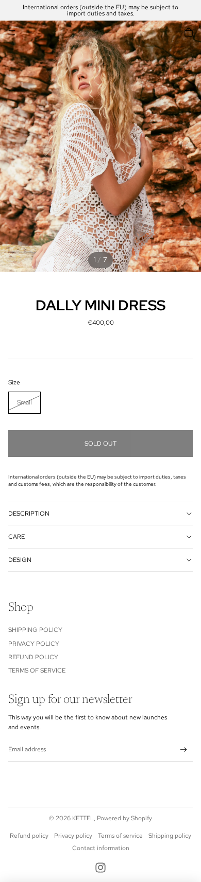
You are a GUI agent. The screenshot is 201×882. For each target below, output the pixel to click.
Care (16, 537)
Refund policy (29, 836)
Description (28, 513)
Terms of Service (36, 670)
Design (19, 560)
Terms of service (120, 836)
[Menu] (12, 32)
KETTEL (83, 818)
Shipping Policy (35, 630)
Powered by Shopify (124, 818)
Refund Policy (33, 657)
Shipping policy (169, 836)
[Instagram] (100, 867)
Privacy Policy (33, 644)
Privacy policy (73, 836)
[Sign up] (184, 750)
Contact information (100, 848)
